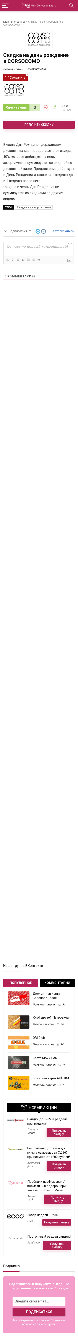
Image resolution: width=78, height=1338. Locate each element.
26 (61, 1024)
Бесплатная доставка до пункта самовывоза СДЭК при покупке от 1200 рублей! (48, 1152)
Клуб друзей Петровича (51, 1017)
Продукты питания (44, 1004)
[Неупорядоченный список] (33, 259)
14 (63, 1064)
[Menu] (5, 5)
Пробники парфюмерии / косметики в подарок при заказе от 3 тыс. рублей (46, 1186)
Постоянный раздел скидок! (49, 1236)
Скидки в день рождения (34, 207)
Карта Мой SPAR (45, 1058)
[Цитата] (38, 259)
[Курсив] (12, 259)
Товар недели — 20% (42, 1215)
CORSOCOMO (38, 69)
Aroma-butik (31, 1198)
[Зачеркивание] (23, 259)
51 (63, 1004)
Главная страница (14, 21)
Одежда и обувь (13, 69)
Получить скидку (39, 124)
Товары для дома (43, 1024)
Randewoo (33, 1242)
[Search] (71, 5)
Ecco (30, 1221)
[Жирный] (7, 259)
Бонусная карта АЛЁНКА (51, 1078)
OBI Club (39, 1038)
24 (61, 1044)
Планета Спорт (32, 1131)
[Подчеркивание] (17, 259)
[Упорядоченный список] (28, 259)
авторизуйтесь (63, 231)
